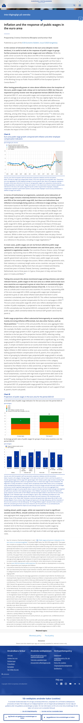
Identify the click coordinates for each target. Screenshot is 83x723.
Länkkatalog (6, 674)
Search (74, 5)
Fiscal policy (49, 636)
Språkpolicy (58, 668)
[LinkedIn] (61, 684)
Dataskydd (57, 655)
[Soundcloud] (75, 684)
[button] (79, 2)
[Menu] (79, 5)
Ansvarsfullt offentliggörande (40, 663)
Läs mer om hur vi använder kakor (52, 711)
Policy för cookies (60, 663)
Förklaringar (11, 661)
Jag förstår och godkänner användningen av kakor (22, 717)
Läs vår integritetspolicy (29, 711)
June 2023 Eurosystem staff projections (24, 563)
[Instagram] (66, 684)
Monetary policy (35, 636)
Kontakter (10, 667)
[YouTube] (70, 684)
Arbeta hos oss (12, 658)
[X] (57, 684)
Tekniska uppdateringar (39, 660)
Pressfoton (11, 664)
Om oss (10, 655)
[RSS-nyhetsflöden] (79, 684)
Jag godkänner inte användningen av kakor (61, 717)
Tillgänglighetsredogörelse (63, 666)
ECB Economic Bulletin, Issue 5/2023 (35, 43)
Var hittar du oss (13, 670)
